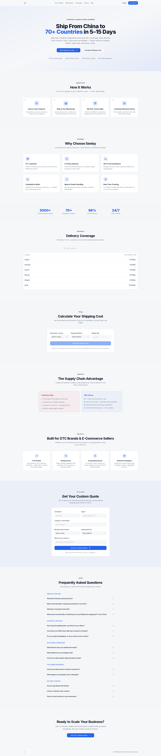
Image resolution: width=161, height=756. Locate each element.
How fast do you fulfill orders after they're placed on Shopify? (67, 631)
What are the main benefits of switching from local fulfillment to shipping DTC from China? (77, 614)
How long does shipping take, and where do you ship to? (66, 626)
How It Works (59, 3)
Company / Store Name (62, 520)
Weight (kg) (95, 333)
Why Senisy (69, 3)
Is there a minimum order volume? (58, 691)
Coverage (78, 3)
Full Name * (58, 512)
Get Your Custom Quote (79, 548)
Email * (83, 512)
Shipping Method (76, 333)
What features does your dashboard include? (62, 647)
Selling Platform (86, 529)
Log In (124, 3)
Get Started (133, 3)
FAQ (92, 3)
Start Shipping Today (67, 50)
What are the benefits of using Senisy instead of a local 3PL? (67, 604)
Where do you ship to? (62, 538)
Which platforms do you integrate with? (60, 653)
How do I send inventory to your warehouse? (62, 696)
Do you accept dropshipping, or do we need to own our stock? (68, 636)
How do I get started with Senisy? (58, 686)
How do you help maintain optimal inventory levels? (64, 658)
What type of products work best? (58, 609)
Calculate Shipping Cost (93, 50)
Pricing (86, 3)
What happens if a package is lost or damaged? (63, 674)
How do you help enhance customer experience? (63, 669)
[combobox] (80, 337)
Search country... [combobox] (57, 337)
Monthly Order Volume (62, 529)
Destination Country (56, 333)
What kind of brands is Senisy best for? (60, 598)
